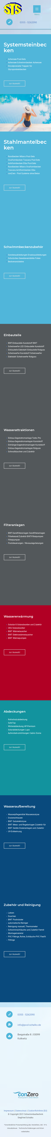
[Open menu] (37, 9)
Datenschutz (21, 1111)
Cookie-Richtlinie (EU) (37, 1111)
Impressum (9, 1111)
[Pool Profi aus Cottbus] (13, 8)
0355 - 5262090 (28, 22)
